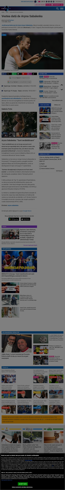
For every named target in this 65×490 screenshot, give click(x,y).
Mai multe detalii (28, 460)
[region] (32, 471)
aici (53, 465)
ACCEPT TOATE (23, 484)
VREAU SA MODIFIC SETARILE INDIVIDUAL (22, 487)
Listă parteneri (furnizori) (6, 480)
